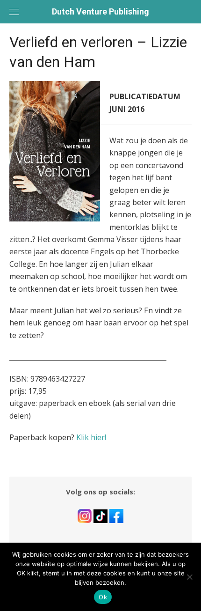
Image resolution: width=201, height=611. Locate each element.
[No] (189, 577)
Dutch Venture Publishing (100, 11)
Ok (103, 597)
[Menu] (14, 11)
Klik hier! (91, 437)
